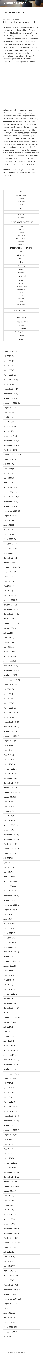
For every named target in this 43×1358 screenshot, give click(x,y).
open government (21, 286)
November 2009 (10, 1290)
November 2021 (9, 614)
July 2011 (7, 1196)
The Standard (21, 328)
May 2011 (7, 1205)
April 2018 (7, 816)
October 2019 (9, 731)
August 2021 (8, 628)
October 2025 (9, 398)
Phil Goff (21, 292)
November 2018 (10, 783)
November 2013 (10, 1064)
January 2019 (8, 774)
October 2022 (9, 563)
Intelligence (21, 244)
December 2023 (10, 497)
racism (21, 301)
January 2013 (8, 1111)
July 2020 (7, 689)
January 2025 (8, 436)
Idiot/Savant (21, 241)
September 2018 (10, 792)
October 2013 (9, 1069)
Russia (21, 313)
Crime (21, 204)
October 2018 (9, 788)
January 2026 (8, 384)
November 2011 (9, 1177)
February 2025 (9, 431)
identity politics (21, 238)
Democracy (21, 208)
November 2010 (10, 1233)
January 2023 (8, 548)
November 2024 (10, 445)
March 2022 (8, 595)
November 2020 (10, 670)
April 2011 (7, 1210)
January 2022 (8, 605)
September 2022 (10, 567)
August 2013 (8, 1078)
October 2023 (9, 506)
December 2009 (10, 1285)
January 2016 (8, 943)
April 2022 (7, 591)
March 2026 (8, 375)
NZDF (21, 280)
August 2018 (8, 797)
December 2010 (10, 1229)
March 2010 (8, 1271)
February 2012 (9, 1163)
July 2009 (7, 1308)
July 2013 (7, 1083)
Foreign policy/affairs (21, 221)
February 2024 (9, 487)
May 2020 (7, 699)
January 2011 (8, 1224)
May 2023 (7, 530)
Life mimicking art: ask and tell (19, 22)
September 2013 (10, 1074)
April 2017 (7, 872)
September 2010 (10, 1243)
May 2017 (7, 867)
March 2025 (8, 427)
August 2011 (8, 1191)
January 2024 (8, 492)
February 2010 (9, 1275)
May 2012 (7, 1149)
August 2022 (8, 572)
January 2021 (8, 661)
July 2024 (7, 464)
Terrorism (21, 325)
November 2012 (9, 1121)
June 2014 (7, 1032)
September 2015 (10, 961)
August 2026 (8, 351)
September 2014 (10, 1018)
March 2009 (8, 1327)
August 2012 (8, 1135)
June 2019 (7, 750)
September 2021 (10, 624)
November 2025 (10, 394)
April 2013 (7, 1097)
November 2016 (10, 896)
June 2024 (7, 469)
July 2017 (7, 858)
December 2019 (10, 722)
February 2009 (9, 1332)
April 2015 (7, 985)
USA (21, 339)
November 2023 (10, 502)
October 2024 (9, 450)
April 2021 (7, 647)
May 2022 (7, 586)
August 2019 (8, 741)
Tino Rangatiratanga (21, 332)
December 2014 (10, 1003)
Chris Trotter (21, 201)
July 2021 (7, 633)
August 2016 (8, 910)
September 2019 (10, 736)
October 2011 (8, 1182)
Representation (21, 310)
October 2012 (8, 1125)
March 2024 (8, 483)
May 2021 (7, 642)
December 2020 (10, 666)
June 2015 (7, 975)
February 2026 (9, 380)
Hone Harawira (21, 235)
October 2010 (9, 1238)
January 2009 (8, 1336)
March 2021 (8, 652)
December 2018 (10, 778)
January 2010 (8, 1280)
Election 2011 (21, 214)
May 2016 (7, 924)
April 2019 (7, 760)
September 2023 (10, 511)
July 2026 (7, 356)
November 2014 (10, 1008)
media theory (21, 272)
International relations (21, 248)
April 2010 (7, 1266)
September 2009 (10, 1299)
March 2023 (8, 539)
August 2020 (8, 685)
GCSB (21, 226)
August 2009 (8, 1304)
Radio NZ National (21, 304)
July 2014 (7, 1027)
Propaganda (21, 298)
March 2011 (8, 1214)
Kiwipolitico (15, 3)
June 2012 (7, 1144)
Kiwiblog (21, 258)
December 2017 (9, 835)
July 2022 (7, 577)
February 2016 (9, 938)
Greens (21, 229)
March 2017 (8, 877)
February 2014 (9, 1050)
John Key (21, 255)
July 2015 (7, 971)
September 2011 (10, 1186)
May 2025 (7, 417)
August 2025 (8, 408)
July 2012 (7, 1139)
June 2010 (7, 1257)
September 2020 (10, 680)
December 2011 (9, 1172)
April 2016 (7, 928)
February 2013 (9, 1107)
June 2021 (7, 638)
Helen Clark (21, 232)
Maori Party (21, 266)
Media (21, 269)
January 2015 (8, 999)
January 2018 (8, 830)
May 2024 (7, 473)
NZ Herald (21, 283)
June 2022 (7, 581)
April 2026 (7, 370)
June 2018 (7, 806)
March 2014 (8, 1046)
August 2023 (8, 516)
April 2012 (7, 1154)
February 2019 (9, 769)
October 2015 (9, 956)
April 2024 (7, 478)
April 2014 (7, 1041)
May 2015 (7, 980)
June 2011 (7, 1200)
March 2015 (8, 989)
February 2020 (9, 713)
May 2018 (7, 811)
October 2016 (9, 900)
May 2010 (7, 1261)
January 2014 (8, 1055)
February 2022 (9, 600)
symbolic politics (21, 322)
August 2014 (8, 1022)
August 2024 (8, 459)
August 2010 (8, 1247)
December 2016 (10, 891)
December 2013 (10, 1060)
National (21, 276)
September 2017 (10, 849)
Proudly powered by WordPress (14, 1352)
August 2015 (8, 966)
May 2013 (7, 1093)
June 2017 (7, 863)
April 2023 (7, 534)
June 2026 (7, 361)
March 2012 (8, 1158)
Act (21, 192)
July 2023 (7, 520)
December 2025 (10, 389)
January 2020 (8, 717)
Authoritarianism (21, 195)
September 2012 (10, 1130)
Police (21, 295)
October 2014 (9, 1013)
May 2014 (7, 1036)
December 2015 (10, 947)
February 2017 (9, 881)
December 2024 (10, 441)
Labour (21, 262)
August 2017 (8, 853)
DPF (21, 212)
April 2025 (7, 422)
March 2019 (8, 764)
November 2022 (10, 558)
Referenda (21, 307)
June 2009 (7, 1313)
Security (21, 317)
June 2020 (7, 694)
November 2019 (10, 727)
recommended (32, 39)
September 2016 (10, 905)
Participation (21, 289)
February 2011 (9, 1219)
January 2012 (8, 1168)
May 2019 (7, 755)
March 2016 (8, 933)
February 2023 (9, 544)
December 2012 (9, 1116)
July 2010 (7, 1252)
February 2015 (9, 994)
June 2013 (7, 1088)
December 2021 (9, 609)
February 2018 (9, 825)
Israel (21, 251)
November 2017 (9, 839)
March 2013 (8, 1102)
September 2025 (10, 403)
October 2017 (8, 844)
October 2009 (9, 1294)
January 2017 (8, 886)
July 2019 (7, 745)
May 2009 (7, 1318)
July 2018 (7, 802)
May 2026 (7, 366)
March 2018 (8, 820)
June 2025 (7, 412)
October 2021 (8, 619)
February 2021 (9, 656)
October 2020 (9, 675)
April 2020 (7, 703)
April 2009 (7, 1322)
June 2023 (7, 525)
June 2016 (7, 919)
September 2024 (10, 455)
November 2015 (10, 952)
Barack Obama (21, 198)
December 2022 (10, 553)
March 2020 (8, 708)
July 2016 (7, 914)
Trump (21, 335)
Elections (21, 218)
